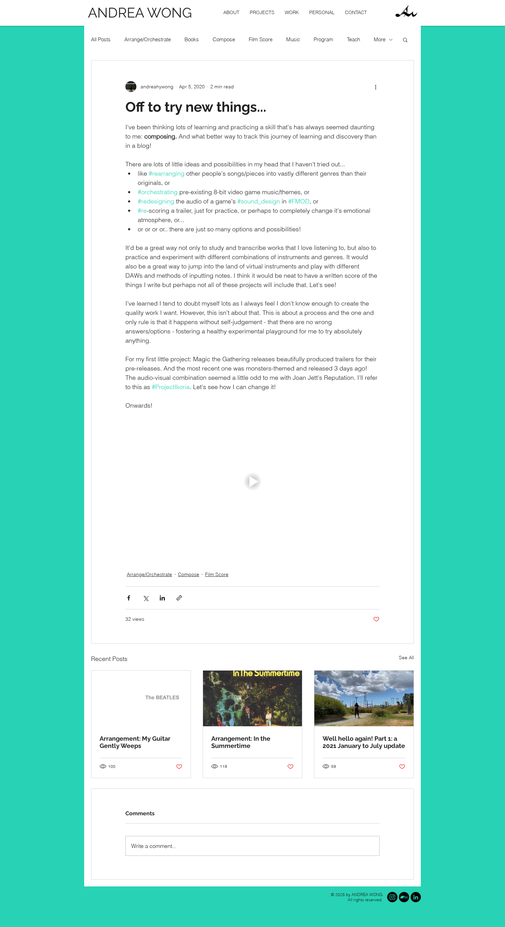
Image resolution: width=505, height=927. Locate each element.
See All (406, 657)
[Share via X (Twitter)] (145, 598)
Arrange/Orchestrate (147, 39)
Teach (353, 39)
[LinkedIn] (416, 897)
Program (323, 39)
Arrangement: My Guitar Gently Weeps (135, 742)
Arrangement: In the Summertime (240, 742)
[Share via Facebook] (128, 598)
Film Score (260, 39)
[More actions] (375, 86)
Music (293, 39)
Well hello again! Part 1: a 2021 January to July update (364, 742)
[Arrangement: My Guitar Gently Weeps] (141, 698)
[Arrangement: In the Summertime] (252, 698)
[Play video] (252, 481)
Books (191, 39)
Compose (224, 39)
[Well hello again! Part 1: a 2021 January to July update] (364, 698)
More (379, 39)
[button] (262, 12)
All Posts (101, 39)
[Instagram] (392, 897)
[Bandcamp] (404, 897)
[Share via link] (179, 598)
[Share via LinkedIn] (162, 598)
